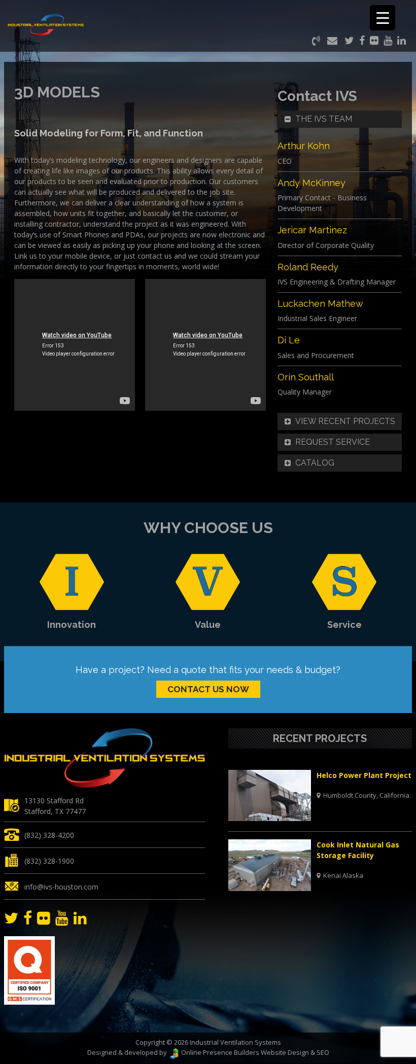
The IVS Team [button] (323, 119)
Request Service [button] (332, 442)
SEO (323, 1052)
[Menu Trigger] (382, 17)
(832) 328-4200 (49, 835)
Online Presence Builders (219, 1052)
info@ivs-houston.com (61, 887)
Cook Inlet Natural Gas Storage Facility (358, 850)
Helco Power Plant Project (364, 775)
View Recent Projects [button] (345, 421)
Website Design (285, 1052)
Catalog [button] (314, 463)
